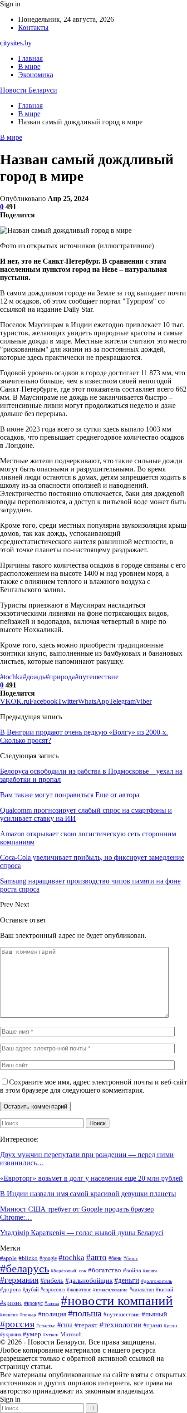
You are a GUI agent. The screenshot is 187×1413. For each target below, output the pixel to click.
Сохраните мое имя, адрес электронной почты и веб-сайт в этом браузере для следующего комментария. (93, 1086)
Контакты (33, 27)
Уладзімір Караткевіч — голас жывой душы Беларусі (81, 1232)
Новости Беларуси (28, 90)
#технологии (120, 1324)
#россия (17, 1324)
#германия (19, 1280)
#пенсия (9, 1314)
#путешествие (96, 677)
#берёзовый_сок (68, 1270)
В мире (29, 66)
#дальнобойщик (89, 1280)
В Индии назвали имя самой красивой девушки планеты (88, 1193)
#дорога (10, 1289)
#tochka (11, 677)
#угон (170, 1325)
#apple (8, 1258)
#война (132, 1270)
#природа (60, 677)
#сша (65, 1325)
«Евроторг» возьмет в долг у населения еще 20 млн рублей (91, 1178)
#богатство (104, 1270)
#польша (85, 1313)
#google (48, 1258)
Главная (30, 58)
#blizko (28, 1258)
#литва (51, 1303)
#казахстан (141, 1289)
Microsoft (71, 1334)
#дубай (31, 1289)
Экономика (35, 74)
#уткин (51, 1334)
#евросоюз (52, 1289)
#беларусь (24, 1268)
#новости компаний (117, 1300)
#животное (79, 1289)
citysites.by (16, 43)
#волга (150, 1270)
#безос (130, 1258)
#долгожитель (156, 1281)
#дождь (34, 677)
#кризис (11, 1302)
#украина (10, 1334)
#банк (115, 1258)
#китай (164, 1289)
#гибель (52, 1280)
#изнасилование (110, 1289)
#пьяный (154, 1314)
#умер (32, 1334)
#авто (96, 1257)
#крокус (33, 1303)
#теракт (86, 1325)
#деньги (126, 1280)
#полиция (52, 1314)
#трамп (152, 1325)
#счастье (45, 1325)
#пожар (28, 1314)
